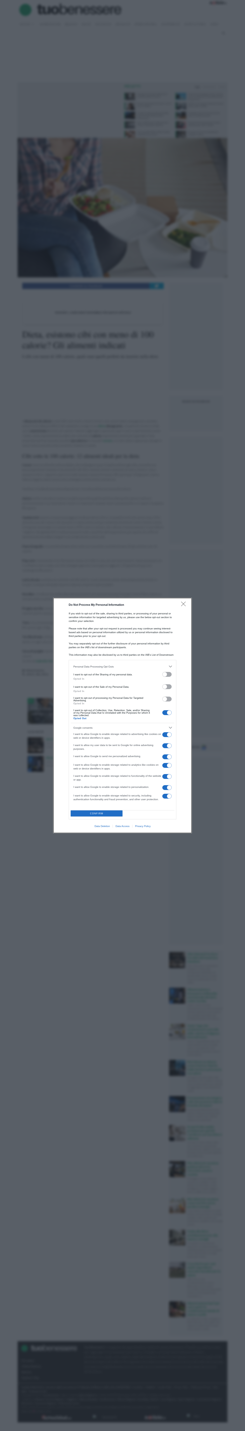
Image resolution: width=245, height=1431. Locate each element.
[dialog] (122, 715)
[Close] (184, 605)
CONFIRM (96, 813)
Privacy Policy (143, 826)
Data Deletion (102, 826)
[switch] (167, 674)
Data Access (122, 826)
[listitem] (122, 666)
